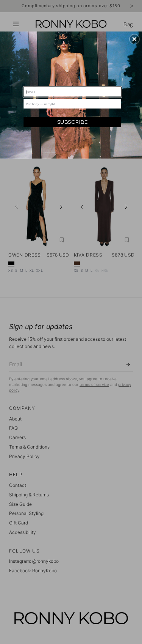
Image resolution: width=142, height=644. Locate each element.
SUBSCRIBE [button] (72, 122)
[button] (134, 39)
